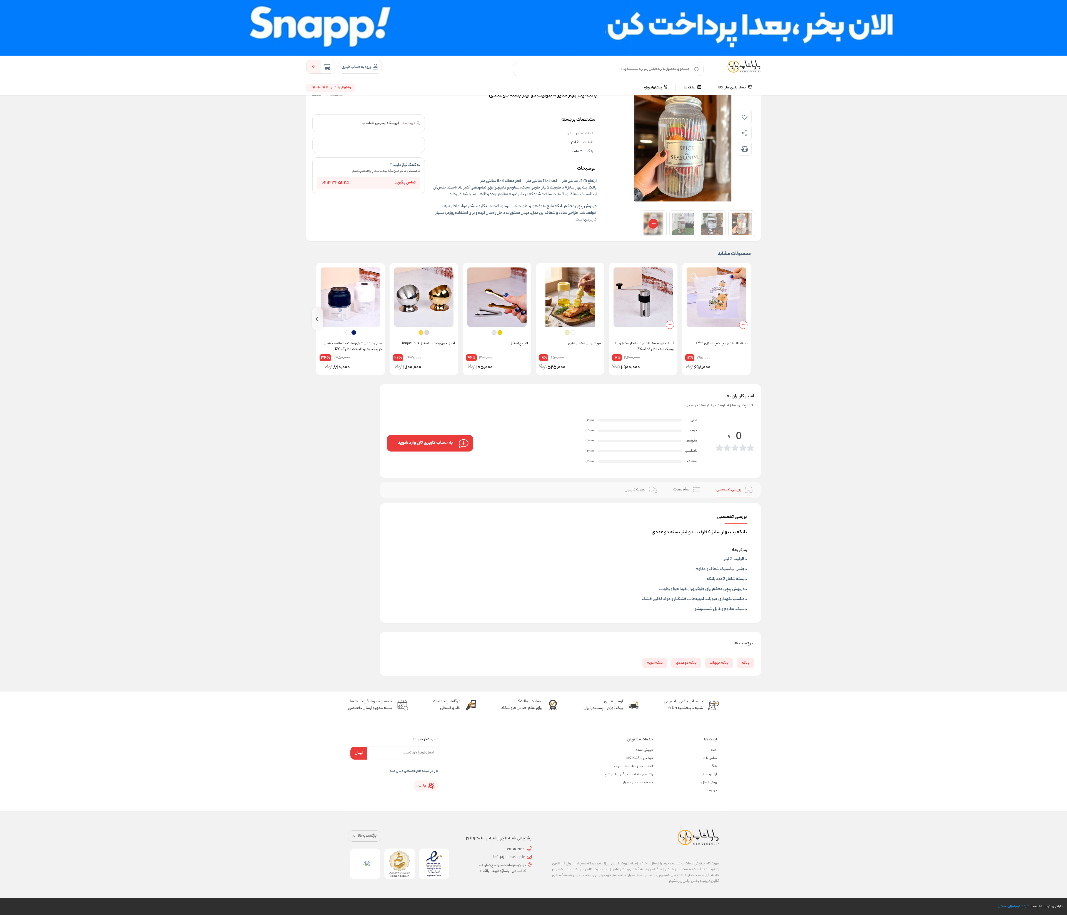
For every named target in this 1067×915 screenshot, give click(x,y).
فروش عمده (644, 750)
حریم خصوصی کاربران (637, 782)
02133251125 (335, 183)
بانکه (592, 188)
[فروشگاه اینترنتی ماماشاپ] (744, 67)
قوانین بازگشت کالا (639, 758)
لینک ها (690, 88)
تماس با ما (710, 758)
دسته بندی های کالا (732, 88)
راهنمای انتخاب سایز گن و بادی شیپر (628, 774)
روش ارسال (709, 782)
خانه (714, 750)
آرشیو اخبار (709, 774)
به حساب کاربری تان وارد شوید (425, 443)
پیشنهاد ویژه (653, 88)
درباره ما (711, 791)
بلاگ (714, 766)
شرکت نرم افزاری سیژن (1013, 906)
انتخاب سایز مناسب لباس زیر (633, 766)
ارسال (359, 753)
